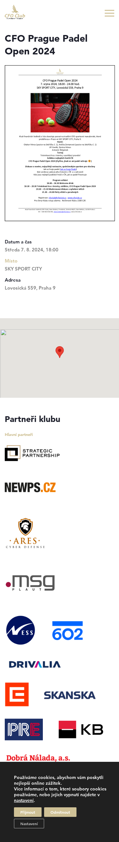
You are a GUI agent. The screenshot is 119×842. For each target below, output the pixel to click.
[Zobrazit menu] (109, 13)
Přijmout (27, 812)
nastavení (24, 800)
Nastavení (29, 823)
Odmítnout (60, 812)
